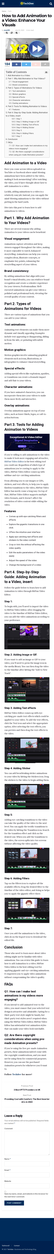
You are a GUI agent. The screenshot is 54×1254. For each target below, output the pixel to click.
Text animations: (19, 91)
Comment (8, 1129)
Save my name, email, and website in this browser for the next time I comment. (26, 1195)
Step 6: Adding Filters (25, 133)
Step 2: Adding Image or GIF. (27, 122)
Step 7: (19, 136)
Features (16, 109)
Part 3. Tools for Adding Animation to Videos (27, 106)
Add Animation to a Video (19, 75)
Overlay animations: (20, 103)
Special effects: (18, 97)
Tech (9, 11)
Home (4, 11)
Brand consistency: (20, 85)
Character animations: (21, 100)
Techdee (16, 1074)
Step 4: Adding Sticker (25, 127)
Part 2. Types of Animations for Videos (25, 88)
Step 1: (19, 119)
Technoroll (5, 1246)
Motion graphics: (19, 94)
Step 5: (19, 130)
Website (7, 1181)
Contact (17, 1246)
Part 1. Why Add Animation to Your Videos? (26, 78)
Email (7, 1170)
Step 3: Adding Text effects (27, 125)
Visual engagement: (20, 82)
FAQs (10, 142)
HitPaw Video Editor (14, 461)
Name (7, 1159)
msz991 (7, 30)
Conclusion (12, 139)
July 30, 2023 (19, 30)
